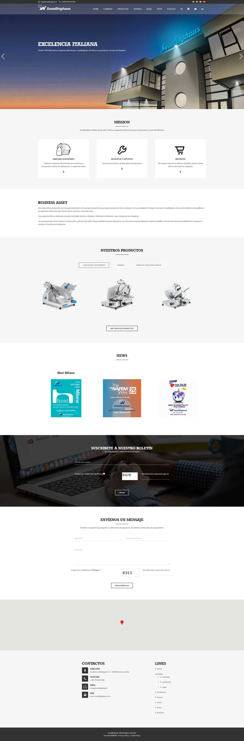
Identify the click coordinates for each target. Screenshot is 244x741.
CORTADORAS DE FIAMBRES (94, 265)
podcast (171, 9)
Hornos (120, 265)
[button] (118, 106)
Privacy (100, 474)
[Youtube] (195, 9)
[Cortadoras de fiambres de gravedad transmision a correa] (176, 316)
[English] (197, 2)
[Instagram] (181, 9)
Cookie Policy (135, 736)
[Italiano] (193, 2)
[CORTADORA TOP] (59, 316)
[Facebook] (188, 9)
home (95, 9)
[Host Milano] (66, 416)
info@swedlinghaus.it (48, 2)
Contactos (166, 682)
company (107, 9)
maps (164, 687)
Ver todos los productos (122, 328)
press (159, 9)
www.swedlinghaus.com (100, 696)
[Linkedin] (202, 9)
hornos (137, 9)
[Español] (204, 2)
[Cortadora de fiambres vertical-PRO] (118, 316)
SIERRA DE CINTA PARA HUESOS (148, 265)
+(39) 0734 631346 (68, 2)
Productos (123, 9)
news (149, 9)
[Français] (200, 2)
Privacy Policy (124, 736)
